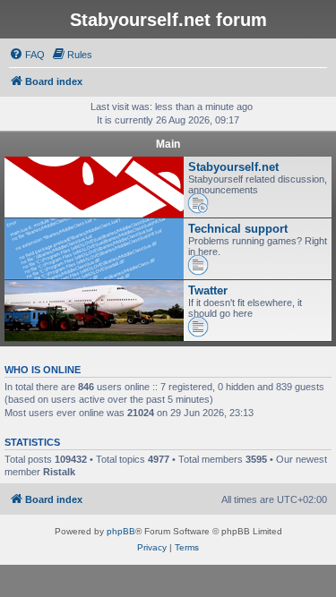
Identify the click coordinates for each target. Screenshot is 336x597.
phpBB (121, 531)
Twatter (208, 290)
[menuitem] (27, 54)
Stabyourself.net (233, 167)
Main (168, 144)
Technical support (238, 228)
